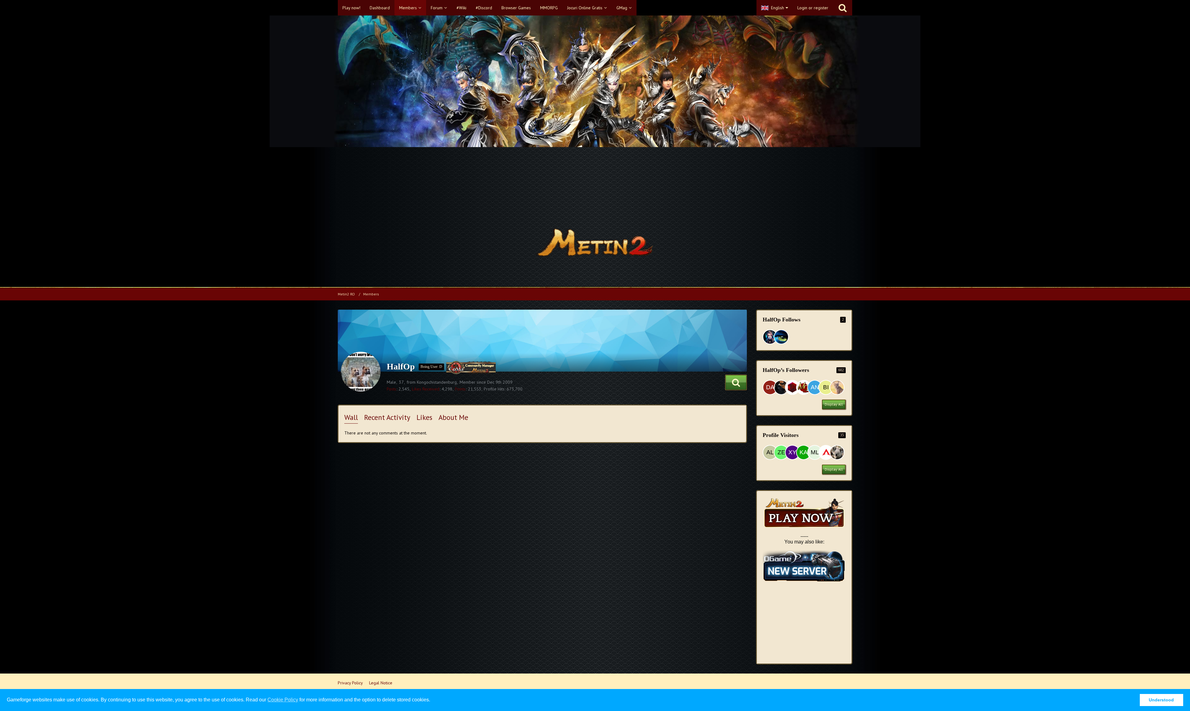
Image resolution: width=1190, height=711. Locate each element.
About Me (453, 417)
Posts (391, 389)
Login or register (812, 8)
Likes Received (425, 389)
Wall (351, 417)
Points (460, 389)
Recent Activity (387, 417)
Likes (424, 417)
